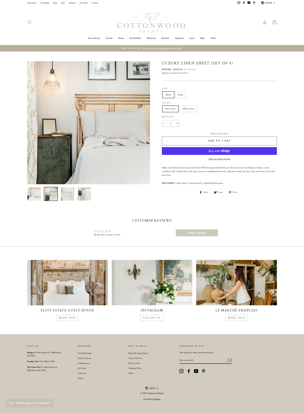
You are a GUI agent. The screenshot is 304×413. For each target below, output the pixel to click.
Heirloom (151, 38)
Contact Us (82, 373)
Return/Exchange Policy (138, 353)
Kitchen (165, 38)
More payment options (219, 158)
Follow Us (152, 318)
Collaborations (84, 363)
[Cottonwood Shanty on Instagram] (181, 371)
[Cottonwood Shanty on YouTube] (196, 371)
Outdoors (179, 38)
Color (166, 103)
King (180, 94)
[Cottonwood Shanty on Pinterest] (203, 371)
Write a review (197, 232)
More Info (236, 318)
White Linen (188, 108)
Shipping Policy (135, 368)
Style (191, 38)
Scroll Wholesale (84, 353)
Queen (168, 94)
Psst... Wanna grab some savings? (29, 403)
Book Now (67, 318)
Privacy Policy (134, 363)
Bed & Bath (135, 38)
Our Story (84, 3)
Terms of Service (135, 358)
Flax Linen (170, 108)
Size (165, 88)
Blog (55, 3)
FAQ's (131, 373)
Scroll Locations (84, 358)
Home (121, 38)
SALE (213, 38)
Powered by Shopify (152, 399)
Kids (202, 38)
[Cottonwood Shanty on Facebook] (189, 371)
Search (80, 378)
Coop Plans (44, 3)
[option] (152, 48)
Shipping (165, 73)
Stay (63, 3)
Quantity (168, 117)
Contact (95, 3)
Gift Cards (82, 368)
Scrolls (109, 38)
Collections (31, 3)
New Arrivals (94, 38)
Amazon (72, 3)
